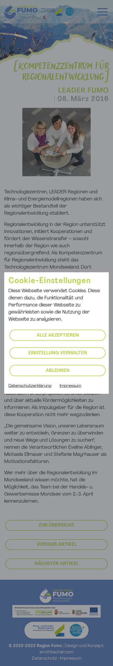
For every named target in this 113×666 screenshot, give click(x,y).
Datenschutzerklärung (29, 386)
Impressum (70, 386)
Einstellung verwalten (57, 353)
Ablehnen (58, 371)
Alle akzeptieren (58, 335)
